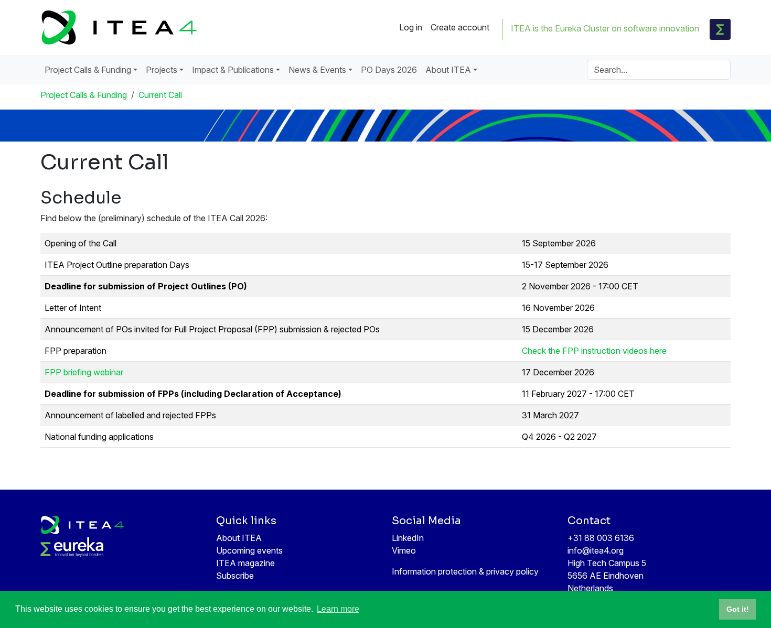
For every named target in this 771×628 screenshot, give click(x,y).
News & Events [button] (317, 69)
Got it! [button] (737, 609)
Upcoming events (249, 550)
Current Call (160, 95)
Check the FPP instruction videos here (594, 350)
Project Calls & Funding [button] (88, 69)
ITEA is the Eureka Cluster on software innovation (605, 28)
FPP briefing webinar (84, 372)
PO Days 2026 (389, 69)
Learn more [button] (338, 608)
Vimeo (404, 550)
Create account (460, 27)
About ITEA (239, 538)
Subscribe (235, 575)
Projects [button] (161, 69)
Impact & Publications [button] (233, 69)
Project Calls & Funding (83, 95)
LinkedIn (408, 538)
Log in (410, 27)
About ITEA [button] (448, 69)
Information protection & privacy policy (465, 571)
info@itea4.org (595, 550)
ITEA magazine (245, 563)
